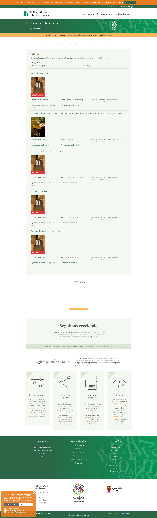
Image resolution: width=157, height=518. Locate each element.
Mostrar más (78, 463)
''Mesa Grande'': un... (79, 452)
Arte (114, 445)
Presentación (93, 14)
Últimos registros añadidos (42, 448)
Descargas (113, 14)
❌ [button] (34, 492)
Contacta (128, 14)
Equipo (104, 14)
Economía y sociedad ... (116, 293)
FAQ (120, 14)
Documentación (37, 66)
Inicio (84, 14)
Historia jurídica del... (78, 293)
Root (43, 297)
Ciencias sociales (115, 448)
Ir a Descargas (130, 2)
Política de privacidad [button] (24, 500)
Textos (115, 468)
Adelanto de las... (79, 445)
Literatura (114, 462)
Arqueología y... (79, 449)
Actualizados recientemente (42, 451)
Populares (42, 456)
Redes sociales (21, 512)
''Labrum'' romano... (79, 456)
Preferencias (20, 510)
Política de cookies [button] (10, 500)
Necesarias (9, 510)
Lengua (114, 459)
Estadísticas (10, 512)
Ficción (84, 66)
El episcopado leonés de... (40, 293)
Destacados (42, 454)
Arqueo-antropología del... (79, 460)
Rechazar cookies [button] (11, 504)
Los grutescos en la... (59, 293)
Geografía (114, 454)
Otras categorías (115, 465)
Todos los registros (42, 445)
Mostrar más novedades (78, 309)
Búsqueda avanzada (36, 28)
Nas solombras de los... (98, 293)
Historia (115, 456)
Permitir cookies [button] (26, 504)
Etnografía (114, 451)
